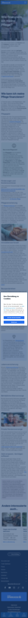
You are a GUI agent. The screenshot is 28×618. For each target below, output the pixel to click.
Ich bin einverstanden (14, 317)
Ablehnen (14, 322)
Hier (5, 310)
